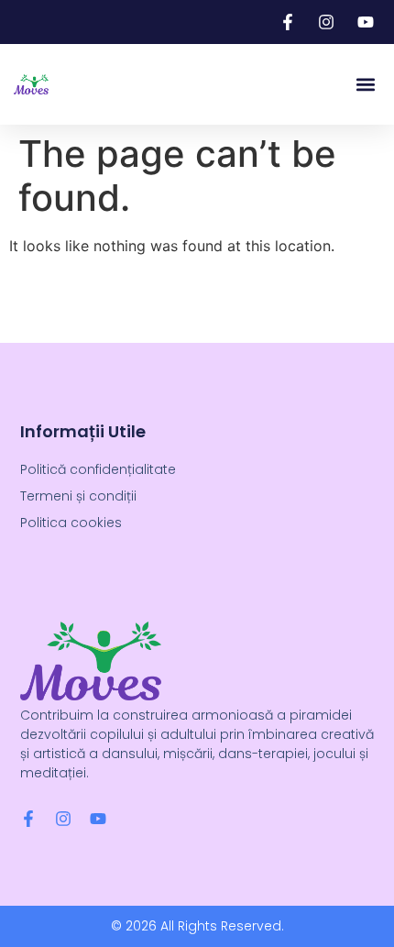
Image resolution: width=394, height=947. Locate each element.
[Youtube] (98, 818)
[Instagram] (63, 818)
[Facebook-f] (28, 818)
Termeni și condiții (78, 496)
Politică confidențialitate (98, 469)
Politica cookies (71, 522)
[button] (365, 85)
